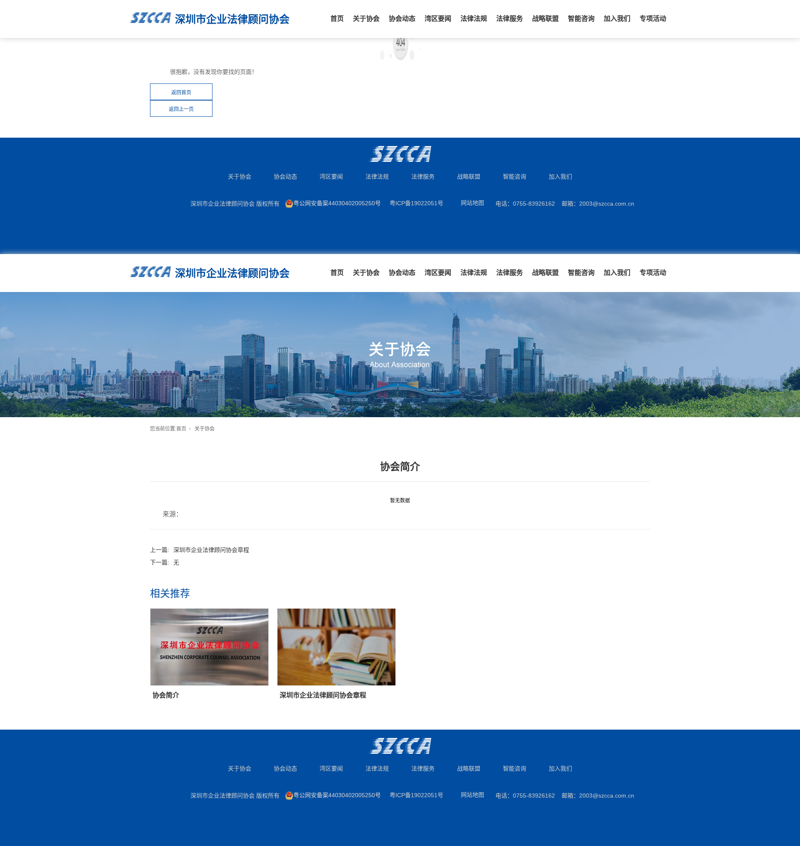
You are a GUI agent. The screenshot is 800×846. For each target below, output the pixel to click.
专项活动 (653, 18)
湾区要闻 (438, 18)
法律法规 (473, 18)
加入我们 (617, 18)
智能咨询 (581, 18)
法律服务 (509, 18)
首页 (337, 18)
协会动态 (402, 18)
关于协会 (366, 18)
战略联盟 (545, 18)
